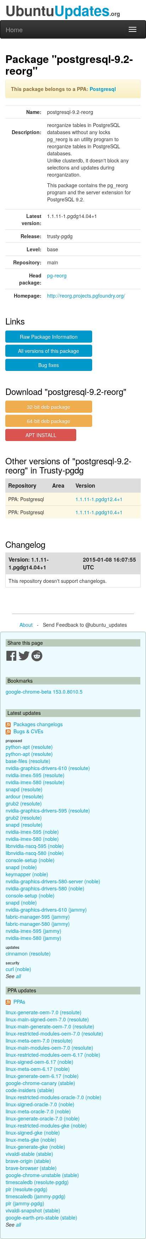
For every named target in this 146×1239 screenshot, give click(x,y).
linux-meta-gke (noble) (31, 1139)
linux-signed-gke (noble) (33, 1132)
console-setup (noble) (30, 860)
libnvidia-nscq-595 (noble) (35, 845)
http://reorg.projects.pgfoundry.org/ (86, 295)
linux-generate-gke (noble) (35, 1146)
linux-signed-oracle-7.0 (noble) (40, 1104)
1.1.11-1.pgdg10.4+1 (99, 512)
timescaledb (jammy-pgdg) (36, 1196)
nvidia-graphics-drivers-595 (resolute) (48, 810)
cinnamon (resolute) (28, 953)
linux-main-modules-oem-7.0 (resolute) (49, 1047)
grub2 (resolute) (24, 803)
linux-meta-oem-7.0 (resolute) (39, 1040)
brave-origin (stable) (28, 1160)
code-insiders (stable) (30, 1090)
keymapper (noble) (27, 874)
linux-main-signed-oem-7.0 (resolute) (47, 1019)
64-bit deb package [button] (48, 420)
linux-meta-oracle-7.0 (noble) (38, 1111)
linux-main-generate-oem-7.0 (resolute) (50, 1026)
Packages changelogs (38, 724)
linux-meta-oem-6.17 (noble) (38, 1068)
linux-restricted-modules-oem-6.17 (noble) (53, 1054)
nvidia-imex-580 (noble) (32, 838)
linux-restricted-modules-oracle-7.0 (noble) (53, 1097)
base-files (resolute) (28, 760)
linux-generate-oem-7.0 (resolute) (44, 1012)
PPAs (19, 1001)
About (26, 624)
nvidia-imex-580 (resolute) (35, 782)
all (18, 976)
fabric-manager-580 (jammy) (38, 923)
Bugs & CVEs (28, 731)
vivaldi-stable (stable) (29, 1153)
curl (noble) (18, 969)
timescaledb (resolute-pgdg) (37, 1182)
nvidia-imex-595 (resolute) (35, 775)
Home (14, 29)
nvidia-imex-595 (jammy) (33, 930)
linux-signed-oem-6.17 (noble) (39, 1061)
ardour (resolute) (25, 796)
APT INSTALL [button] (41, 434)
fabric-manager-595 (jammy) (38, 916)
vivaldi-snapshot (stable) (33, 1210)
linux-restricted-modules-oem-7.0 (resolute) (54, 1033)
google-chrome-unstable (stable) (42, 1174)
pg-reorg (57, 275)
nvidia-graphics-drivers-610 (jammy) (46, 909)
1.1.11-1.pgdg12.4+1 (99, 499)
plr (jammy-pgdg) (25, 1203)
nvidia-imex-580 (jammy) (33, 937)
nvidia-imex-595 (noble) (32, 831)
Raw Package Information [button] (49, 336)
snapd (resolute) (24, 789)
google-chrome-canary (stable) (40, 1082)
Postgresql (103, 88)
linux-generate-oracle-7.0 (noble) (43, 1118)
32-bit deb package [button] (48, 406)
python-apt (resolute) (29, 746)
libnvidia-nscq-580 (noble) (35, 852)
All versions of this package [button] (48, 350)
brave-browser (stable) (31, 1167)
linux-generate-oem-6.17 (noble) (42, 1075)
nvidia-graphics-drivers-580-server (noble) (53, 881)
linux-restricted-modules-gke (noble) (46, 1125)
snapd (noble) (21, 867)
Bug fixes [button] (48, 364)
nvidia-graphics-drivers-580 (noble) (45, 888)
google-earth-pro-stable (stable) (41, 1217)
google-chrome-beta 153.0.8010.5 (44, 691)
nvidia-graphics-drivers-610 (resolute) (48, 767)
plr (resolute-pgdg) (26, 1189)
